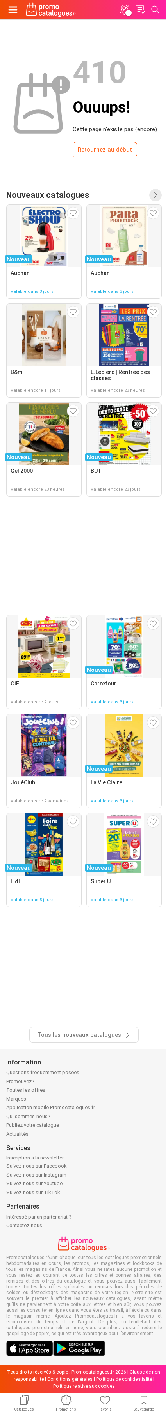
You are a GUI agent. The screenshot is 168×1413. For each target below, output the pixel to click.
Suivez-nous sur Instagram (36, 1175)
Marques (16, 1099)
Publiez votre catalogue (32, 1125)
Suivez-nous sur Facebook (36, 1166)
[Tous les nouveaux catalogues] (155, 195)
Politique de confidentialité (124, 1379)
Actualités (17, 1134)
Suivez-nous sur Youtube (34, 1183)
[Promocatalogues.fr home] (51, 9)
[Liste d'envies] (140, 10)
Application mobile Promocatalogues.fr (50, 1107)
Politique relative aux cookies (84, 1386)
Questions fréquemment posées (42, 1072)
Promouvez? (20, 1081)
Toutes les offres (25, 1090)
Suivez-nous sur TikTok (33, 1192)
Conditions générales (70, 1379)
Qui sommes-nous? (28, 1116)
